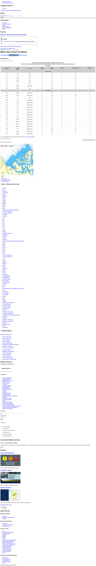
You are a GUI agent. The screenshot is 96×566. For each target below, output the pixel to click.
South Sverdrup (6, 308)
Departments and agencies (8, 524)
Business (4, 534)
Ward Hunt (5, 318)
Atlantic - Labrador (6, 339)
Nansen (4, 272)
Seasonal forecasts (6, 386)
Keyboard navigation (8, 434)
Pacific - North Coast (7, 354)
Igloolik (4, 250)
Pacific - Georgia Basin (7, 352)
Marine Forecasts (6, 26)
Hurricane (5, 392)
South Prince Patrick (7, 307)
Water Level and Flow (7, 398)
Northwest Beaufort (6, 276)
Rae (3, 297)
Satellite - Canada (6, 381)
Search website (3, 15)
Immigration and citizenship (8, 532)
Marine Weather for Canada (5, 334)
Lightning (4, 390)
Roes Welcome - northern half (8, 302)
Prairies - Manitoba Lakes (8, 357)
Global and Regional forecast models (10, 395)
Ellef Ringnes (5, 234)
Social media (5, 557)
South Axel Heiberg (6, 304)
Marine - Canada (6, 383)
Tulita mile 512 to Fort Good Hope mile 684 (11, 315)
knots (17, 69)
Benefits (4, 536)
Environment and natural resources (9, 540)
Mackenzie (5, 262)
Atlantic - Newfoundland (7, 343)
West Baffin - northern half (8, 319)
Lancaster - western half (7, 256)
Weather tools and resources (8, 517)
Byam (4, 208)
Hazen (4, 248)
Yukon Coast (5, 327)
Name (1, 413)
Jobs (4, 531)
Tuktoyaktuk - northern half (8, 311)
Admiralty (4, 188)
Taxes (4, 538)
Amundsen (5, 191)
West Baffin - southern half (8, 321)
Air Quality (5, 384)
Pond (4, 290)
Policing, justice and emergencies (9, 543)
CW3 (4, 223)
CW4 (4, 225)
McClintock (5, 268)
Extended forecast (6, 388)
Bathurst (4, 202)
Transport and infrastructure (8, 545)
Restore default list (7, 436)
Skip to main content (7, 1)
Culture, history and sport (7, 542)
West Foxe (5, 322)
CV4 (3, 220)
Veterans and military (7, 551)
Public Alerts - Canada (7, 389)
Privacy (4, 562)
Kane (4, 253)
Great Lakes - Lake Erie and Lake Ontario (11, 344)
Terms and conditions (7, 561)
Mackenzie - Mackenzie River (8, 351)
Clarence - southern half (7, 213)
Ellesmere (5, 236)
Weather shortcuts (11, 48)
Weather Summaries (7, 393)
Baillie (4, 194)
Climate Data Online (31, 136)
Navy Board (5, 274)
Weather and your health (7, 408)
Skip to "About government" (8, 2)
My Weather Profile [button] (4, 48)
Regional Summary (23, 55)
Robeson (4, 300)
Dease (4, 230)
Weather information (7, 24)
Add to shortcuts (3, 364)
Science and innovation (7, 549)
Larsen (4, 258)
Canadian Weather (6, 379)
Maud (4, 266)
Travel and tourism (6, 533)
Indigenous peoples (6, 550)
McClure (4, 269)
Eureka (4, 238)
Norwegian (5, 283)
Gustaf (4, 245)
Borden (4, 205)
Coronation (5, 216)
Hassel (4, 247)
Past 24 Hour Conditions (13, 55)
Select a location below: (5, 138)
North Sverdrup (6, 280)
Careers (4, 518)
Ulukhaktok (5, 316)
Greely (4, 242)
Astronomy (5, 397)
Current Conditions (4, 55)
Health (4, 537)
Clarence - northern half (7, 211)
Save (2, 415)
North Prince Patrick (7, 279)
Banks (4, 197)
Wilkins (4, 325)
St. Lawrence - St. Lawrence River (9, 359)
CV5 (3, 222)
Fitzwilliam (5, 239)
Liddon (4, 260)
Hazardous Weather (7, 394)
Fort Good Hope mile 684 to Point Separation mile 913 (13, 241)
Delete (2, 418)
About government (6, 526)
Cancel (5, 415)
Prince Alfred (5, 291)
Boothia (4, 203)
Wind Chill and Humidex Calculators (10, 407)
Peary (4, 285)
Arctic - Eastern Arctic (7, 336)
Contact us (5, 516)
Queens (4, 296)
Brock (4, 206)
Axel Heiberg (5, 192)
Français (4, 8)
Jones (4, 252)
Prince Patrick (5, 294)
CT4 (3, 217)
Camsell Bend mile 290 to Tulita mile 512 (11, 209)
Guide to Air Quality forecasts (8, 404)
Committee (5, 214)
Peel (3, 286)
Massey (4, 265)
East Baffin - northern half (8, 233)
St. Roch (4, 310)
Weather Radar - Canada (8, 380)
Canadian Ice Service (7, 385)
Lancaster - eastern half (7, 255)
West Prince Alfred (6, 324)
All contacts (5, 523)
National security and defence (8, 541)
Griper (4, 244)
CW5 (4, 227)
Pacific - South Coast (7, 356)
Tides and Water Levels (5, 179)
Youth (4, 552)
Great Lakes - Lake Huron (8, 346)
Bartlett (4, 200)
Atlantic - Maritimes (6, 341)
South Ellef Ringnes (7, 305)
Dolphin (4, 231)
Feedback (6, 504)
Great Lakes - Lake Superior (8, 347)
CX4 (3, 228)
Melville (4, 271)
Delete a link (6, 428)
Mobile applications (6, 559)
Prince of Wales (6, 293)
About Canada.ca (6, 560)
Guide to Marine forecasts (8, 403)
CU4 (3, 219)
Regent (4, 299)
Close (2, 447)
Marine (4, 25)
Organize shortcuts (10, 364)
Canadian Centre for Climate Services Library (12, 406)
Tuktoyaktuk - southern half (8, 313)
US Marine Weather (5, 181)
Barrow (4, 199)
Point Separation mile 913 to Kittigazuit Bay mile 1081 (13, 288)
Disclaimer (48, 65)
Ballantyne (5, 195)
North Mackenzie (6, 277)
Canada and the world (7, 546)
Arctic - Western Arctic (7, 27)
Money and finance (6, 547)
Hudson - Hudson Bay (7, 349)
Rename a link (7, 432)
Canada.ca (5, 22)
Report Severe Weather (7, 377)
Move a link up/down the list (9, 430)
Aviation (4, 401)
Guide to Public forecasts (7, 402)
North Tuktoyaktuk (6, 282)
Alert (3, 189)
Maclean (4, 263)
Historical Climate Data (7, 399)
